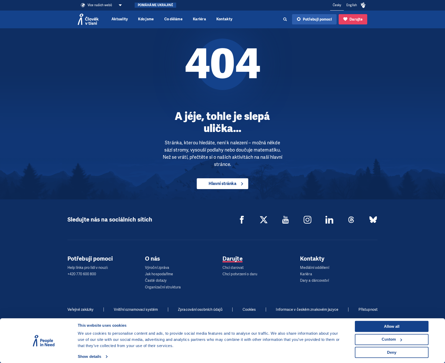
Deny (391, 352)
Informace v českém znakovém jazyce (307, 309)
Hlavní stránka (222, 183)
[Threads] (351, 220)
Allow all (391, 326)
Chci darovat (233, 267)
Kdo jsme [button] (146, 19)
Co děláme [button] (173, 19)
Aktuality (120, 19)
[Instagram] (307, 220)
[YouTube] (285, 220)
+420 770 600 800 (81, 274)
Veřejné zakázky (80, 309)
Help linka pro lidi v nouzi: (87, 267)
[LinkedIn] (329, 220)
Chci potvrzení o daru (239, 274)
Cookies (249, 309)
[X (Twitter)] (264, 220)
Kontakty (224, 19)
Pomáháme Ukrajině (155, 5)
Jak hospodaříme (159, 274)
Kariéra (199, 19)
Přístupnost (368, 309)
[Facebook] (242, 220)
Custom (389, 339)
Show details (89, 356)
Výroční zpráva (157, 267)
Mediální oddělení (314, 267)
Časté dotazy (156, 280)
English (351, 5)
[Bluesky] (373, 220)
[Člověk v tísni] (88, 19)
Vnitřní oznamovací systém (136, 309)
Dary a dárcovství (314, 280)
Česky (337, 5)
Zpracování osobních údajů (200, 309)
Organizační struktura (163, 287)
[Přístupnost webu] (363, 5)
